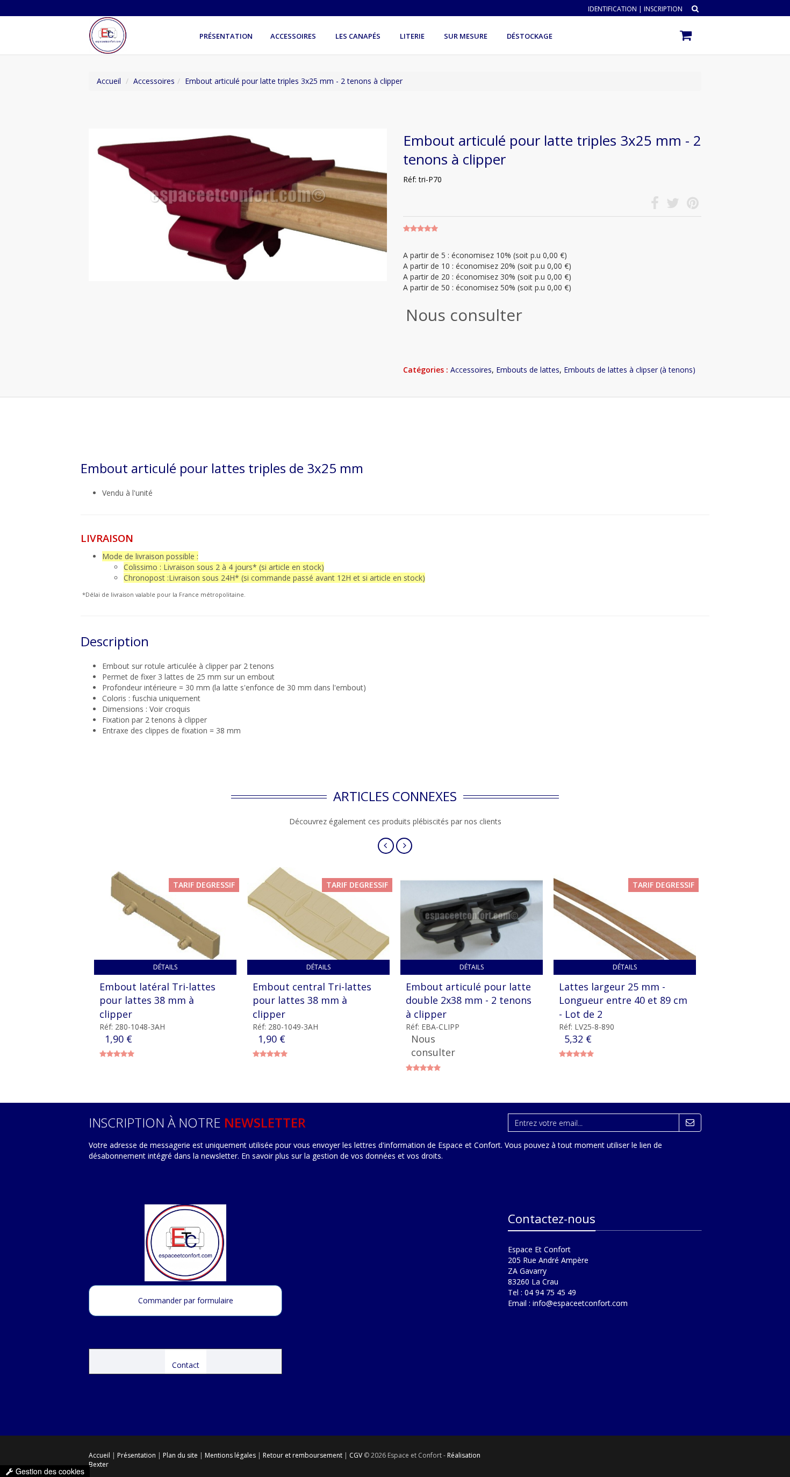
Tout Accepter (436, 728)
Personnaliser (395, 759)
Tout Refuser (354, 728)
